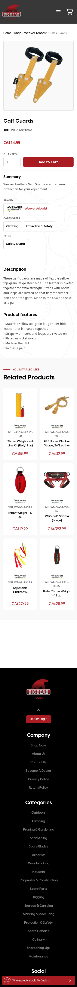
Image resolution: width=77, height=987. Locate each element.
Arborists (38, 855)
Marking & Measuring (38, 914)
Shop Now (38, 745)
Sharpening (38, 838)
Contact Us (38, 762)
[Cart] (69, 12)
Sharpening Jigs (38, 948)
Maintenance (38, 956)
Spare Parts (38, 889)
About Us (38, 754)
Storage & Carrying (38, 906)
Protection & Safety (39, 226)
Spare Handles (38, 931)
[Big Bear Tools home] (11, 12)
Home (7, 33)
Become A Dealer (38, 771)
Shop (17, 33)
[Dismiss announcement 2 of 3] (70, 981)
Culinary (38, 939)
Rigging (38, 897)
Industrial (38, 872)
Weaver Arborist (35, 33)
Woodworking (38, 863)
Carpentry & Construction (38, 880)
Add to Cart (48, 162)
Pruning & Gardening (38, 829)
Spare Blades (38, 846)
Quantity (10, 154)
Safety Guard (15, 244)
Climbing (12, 226)
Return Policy (38, 787)
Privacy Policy (38, 779)
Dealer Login (38, 719)
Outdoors (38, 813)
